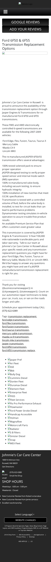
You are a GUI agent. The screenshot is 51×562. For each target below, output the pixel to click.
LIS (31, 541)
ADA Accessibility (24, 535)
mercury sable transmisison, (17, 333)
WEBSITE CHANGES (25, 520)
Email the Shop (16, 475)
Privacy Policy (21, 537)
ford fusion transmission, (15, 326)
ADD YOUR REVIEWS (25, 29)
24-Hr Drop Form (9, 535)
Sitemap (32, 537)
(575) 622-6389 (10, 310)
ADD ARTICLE (23, 541)
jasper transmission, (13, 343)
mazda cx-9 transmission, (15, 336)
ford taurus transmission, (15, 330)
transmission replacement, (22, 316)
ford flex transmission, (14, 323)
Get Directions (8, 466)
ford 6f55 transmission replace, (18, 350)
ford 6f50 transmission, (14, 347)
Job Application (39, 535)
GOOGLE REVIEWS (25, 22)
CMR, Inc (36, 528)
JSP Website (44, 528)
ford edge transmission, (15, 319)
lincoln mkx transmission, (15, 340)
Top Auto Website (26, 530)
